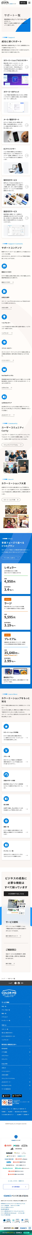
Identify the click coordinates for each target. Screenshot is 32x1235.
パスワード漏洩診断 (5, 1205)
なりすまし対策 (21, 1213)
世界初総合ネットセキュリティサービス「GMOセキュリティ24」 (13, 1203)
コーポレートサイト (12, 1181)
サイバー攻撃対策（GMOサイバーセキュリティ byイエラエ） (12, 1211)
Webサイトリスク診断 (15, 1205)
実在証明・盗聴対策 (5, 1209)
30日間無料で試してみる (16, 894)
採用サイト (21, 1181)
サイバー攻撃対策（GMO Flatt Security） (8, 1213)
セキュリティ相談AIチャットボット (7, 1207)
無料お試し (23, 3)
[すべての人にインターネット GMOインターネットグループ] (14, 1228)
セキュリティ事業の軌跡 (5, 1215)
